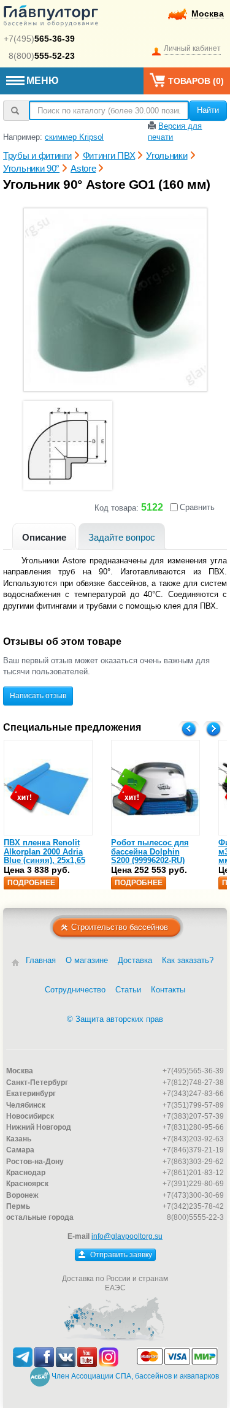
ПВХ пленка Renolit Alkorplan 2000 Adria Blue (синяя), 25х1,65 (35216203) (44, 855)
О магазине (87, 960)
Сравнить (197, 507)
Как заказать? (187, 960)
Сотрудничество (75, 989)
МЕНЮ (42, 80)
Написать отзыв (38, 695)
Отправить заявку (120, 1254)
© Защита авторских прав (115, 1019)
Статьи (128, 989)
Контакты (168, 989)
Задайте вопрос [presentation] (121, 537)
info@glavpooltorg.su (127, 1236)
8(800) (42, 56)
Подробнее (31, 882)
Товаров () (196, 81)
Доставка (135, 960)
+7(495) (39, 39)
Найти (208, 110)
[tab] (44, 536)
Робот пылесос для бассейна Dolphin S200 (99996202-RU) (150, 851)
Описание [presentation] (44, 537)
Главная (41, 960)
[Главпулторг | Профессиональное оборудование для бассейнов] (51, 17)
